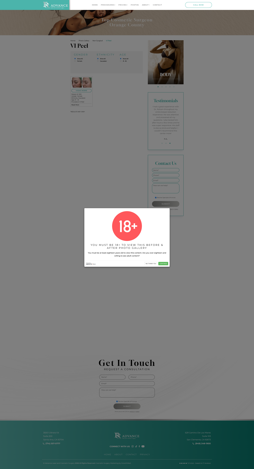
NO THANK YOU (151, 263)
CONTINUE (163, 263)
